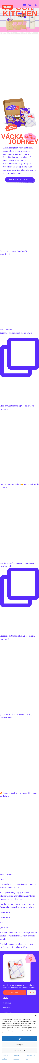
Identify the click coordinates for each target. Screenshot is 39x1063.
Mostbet (25, 884)
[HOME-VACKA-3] (32, 19)
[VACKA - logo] (7, 5)
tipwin (3, 879)
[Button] (36, 5)
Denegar (19, 1044)
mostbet (3, 904)
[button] (36, 1015)
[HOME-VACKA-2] (19, 19)
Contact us (7, 1012)
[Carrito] (29, 5)
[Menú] (24, 5)
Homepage (7, 1003)
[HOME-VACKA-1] (6, 19)
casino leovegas (6, 912)
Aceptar (19, 1039)
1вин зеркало (6, 874)
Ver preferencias (19, 1050)
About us (6, 1008)
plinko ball (4, 927)
